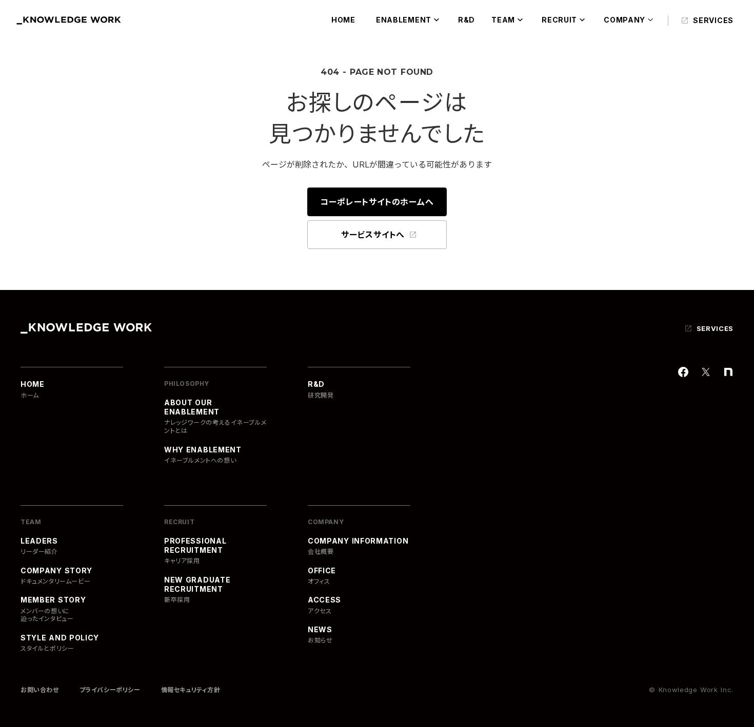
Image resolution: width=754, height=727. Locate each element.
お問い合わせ (40, 690)
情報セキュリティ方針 (191, 690)
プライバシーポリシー (110, 690)
